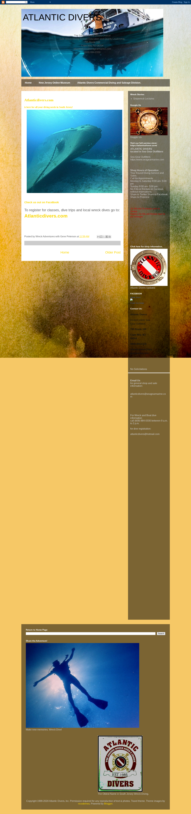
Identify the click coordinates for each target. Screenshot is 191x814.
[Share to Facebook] (106, 236)
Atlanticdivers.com (45, 216)
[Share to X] (104, 236)
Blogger (108, 803)
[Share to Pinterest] (109, 236)
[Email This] (98, 236)
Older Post (113, 252)
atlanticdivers (137, 394)
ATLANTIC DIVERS (62, 17)
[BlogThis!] (101, 236)
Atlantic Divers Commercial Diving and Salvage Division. (109, 82)
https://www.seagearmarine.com (147, 159)
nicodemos (84, 803)
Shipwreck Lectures (143, 98)
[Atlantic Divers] (131, 300)
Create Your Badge (137, 303)
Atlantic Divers (135, 297)
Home (28, 82)
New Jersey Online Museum (54, 82)
